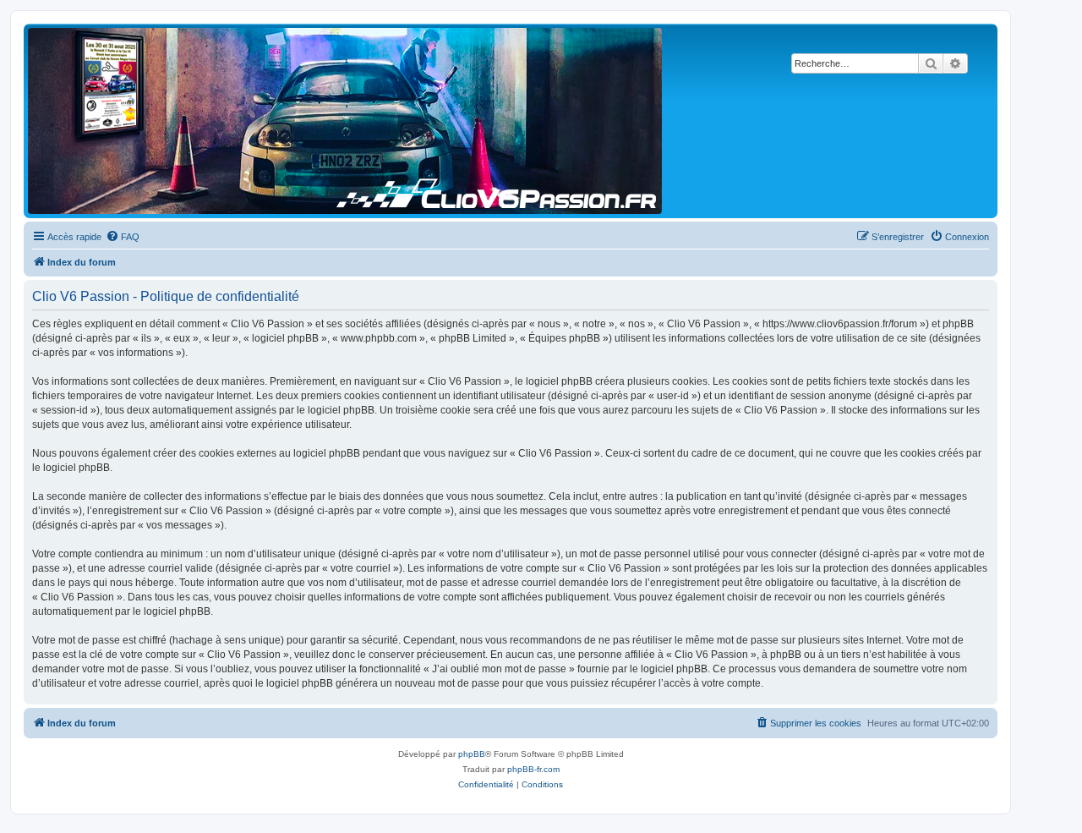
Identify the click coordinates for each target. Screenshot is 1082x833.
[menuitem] (122, 237)
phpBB (471, 754)
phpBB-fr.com (533, 769)
